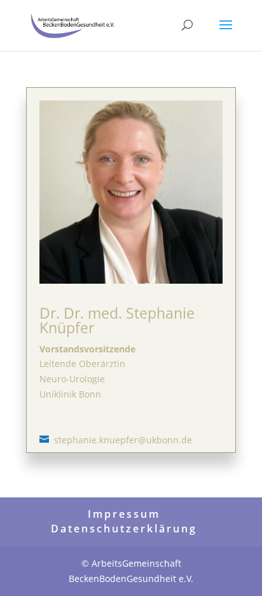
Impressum (124, 514)
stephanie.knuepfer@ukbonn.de (123, 440)
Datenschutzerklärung (124, 529)
